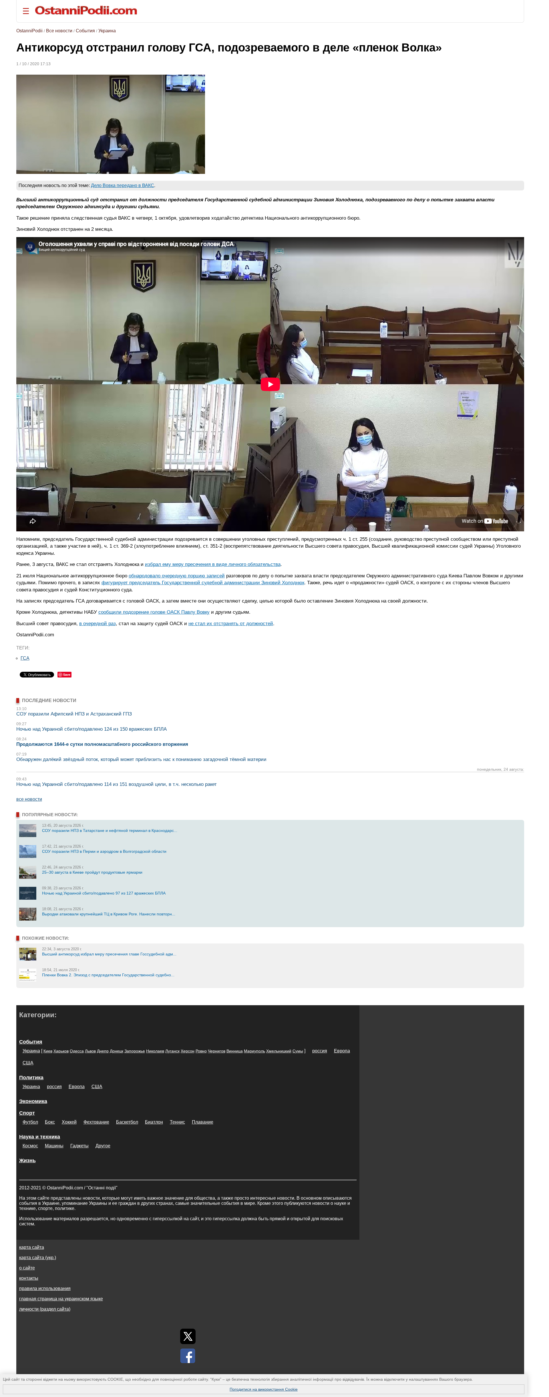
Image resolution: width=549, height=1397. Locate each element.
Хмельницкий (278, 1051)
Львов (90, 1051)
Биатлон (154, 1122)
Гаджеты (79, 1145)
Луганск (172, 1051)
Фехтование (96, 1122)
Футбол (30, 1122)
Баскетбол (127, 1122)
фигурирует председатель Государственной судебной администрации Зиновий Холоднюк (203, 582)
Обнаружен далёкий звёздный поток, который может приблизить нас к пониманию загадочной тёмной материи (141, 759)
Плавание (202, 1122)
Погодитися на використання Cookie (264, 1389)
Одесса (77, 1051)
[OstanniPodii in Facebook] (188, 1356)
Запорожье (134, 1051)
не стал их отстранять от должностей (230, 623)
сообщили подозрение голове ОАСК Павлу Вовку (154, 612)
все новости (29, 799)
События (85, 30)
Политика (31, 1077)
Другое (103, 1145)
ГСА (25, 658)
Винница (234, 1051)
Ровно (201, 1051)
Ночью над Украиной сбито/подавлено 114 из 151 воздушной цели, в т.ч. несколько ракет (116, 784)
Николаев (155, 1051)
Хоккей (69, 1122)
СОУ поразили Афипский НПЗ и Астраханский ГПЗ (74, 714)
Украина (107, 30)
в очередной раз (97, 623)
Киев (47, 1051)
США (28, 1062)
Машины (54, 1145)
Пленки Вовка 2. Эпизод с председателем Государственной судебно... (108, 975)
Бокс (50, 1122)
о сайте (27, 1267)
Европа (342, 1050)
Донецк (116, 1051)
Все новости (59, 30)
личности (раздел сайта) (44, 1309)
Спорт (27, 1113)
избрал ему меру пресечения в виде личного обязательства (213, 564)
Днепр (103, 1051)
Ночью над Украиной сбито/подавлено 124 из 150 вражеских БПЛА (91, 729)
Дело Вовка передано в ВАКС (122, 185)
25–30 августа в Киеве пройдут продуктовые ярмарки (92, 872)
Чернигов (216, 1051)
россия (319, 1050)
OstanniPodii (29, 30)
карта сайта (31, 1247)
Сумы (298, 1051)
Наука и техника (39, 1137)
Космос (30, 1145)
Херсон (187, 1051)
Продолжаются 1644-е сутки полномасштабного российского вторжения (102, 744)
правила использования (45, 1288)
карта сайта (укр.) (37, 1257)
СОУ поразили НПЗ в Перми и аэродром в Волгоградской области (104, 851)
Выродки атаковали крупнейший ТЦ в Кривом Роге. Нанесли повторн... (108, 914)
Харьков (61, 1051)
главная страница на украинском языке (61, 1298)
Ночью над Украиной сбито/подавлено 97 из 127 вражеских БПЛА (104, 893)
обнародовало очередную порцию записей (177, 576)
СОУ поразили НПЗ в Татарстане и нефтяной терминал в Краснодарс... (109, 830)
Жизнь (27, 1160)
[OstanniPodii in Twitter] (188, 1336)
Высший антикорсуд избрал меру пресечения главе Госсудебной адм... (109, 954)
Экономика (33, 1101)
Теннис (177, 1122)
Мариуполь (254, 1051)
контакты (28, 1278)
